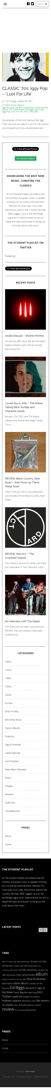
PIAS (3, 1005)
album (42, 974)
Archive (8, 703)
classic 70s (7, 109)
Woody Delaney (30, 1010)
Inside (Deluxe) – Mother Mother (24, 335)
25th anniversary (30, 966)
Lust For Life (17, 111)
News (8, 777)
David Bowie (19, 109)
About (8, 836)
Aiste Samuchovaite (25, 974)
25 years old (18, 966)
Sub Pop (21, 1010)
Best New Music (13, 719)
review (8, 1009)
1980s (8, 678)
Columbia (32, 983)
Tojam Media (30, 1071)
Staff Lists (10, 802)
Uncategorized (12, 810)
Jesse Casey (32, 992)
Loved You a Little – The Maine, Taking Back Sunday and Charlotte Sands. (24, 407)
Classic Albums (17, 105)
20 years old (36, 961)
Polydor (15, 1005)
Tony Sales (34, 111)
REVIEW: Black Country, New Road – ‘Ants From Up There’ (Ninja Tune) (22, 482)
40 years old (12, 107)
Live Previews (12, 761)
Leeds (15, 996)
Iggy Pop (6, 111)
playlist (9, 1004)
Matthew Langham (11, 1000)
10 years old (11, 961)
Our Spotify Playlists (25, 158)
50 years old (43, 970)
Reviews (9, 794)
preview (22, 1004)
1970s (7, 105)
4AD (4, 961)
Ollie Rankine (42, 1000)
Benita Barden (7, 983)
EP (36, 988)
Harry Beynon (20, 992)
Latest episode (12, 752)
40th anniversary (26, 107)
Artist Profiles (12, 711)
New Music (26, 1001)
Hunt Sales (39, 109)
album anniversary (9, 979)
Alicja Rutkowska (35, 979)
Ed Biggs (13, 101)
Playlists (9, 786)
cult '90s (39, 983)
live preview (35, 996)
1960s (8, 661)
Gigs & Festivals (13, 744)
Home (8, 844)
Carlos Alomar (41, 107)
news (33, 1001)
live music (24, 996)
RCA (26, 111)
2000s (8, 694)
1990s (8, 686)
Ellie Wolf (29, 988)
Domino (5, 988)
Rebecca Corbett (34, 1005)
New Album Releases (15, 769)
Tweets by (10, 256)
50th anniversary (9, 975)
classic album (20, 983)
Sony (16, 1010)
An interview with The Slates (22, 621)
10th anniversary (23, 961)
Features (9, 736)
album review (21, 979)
